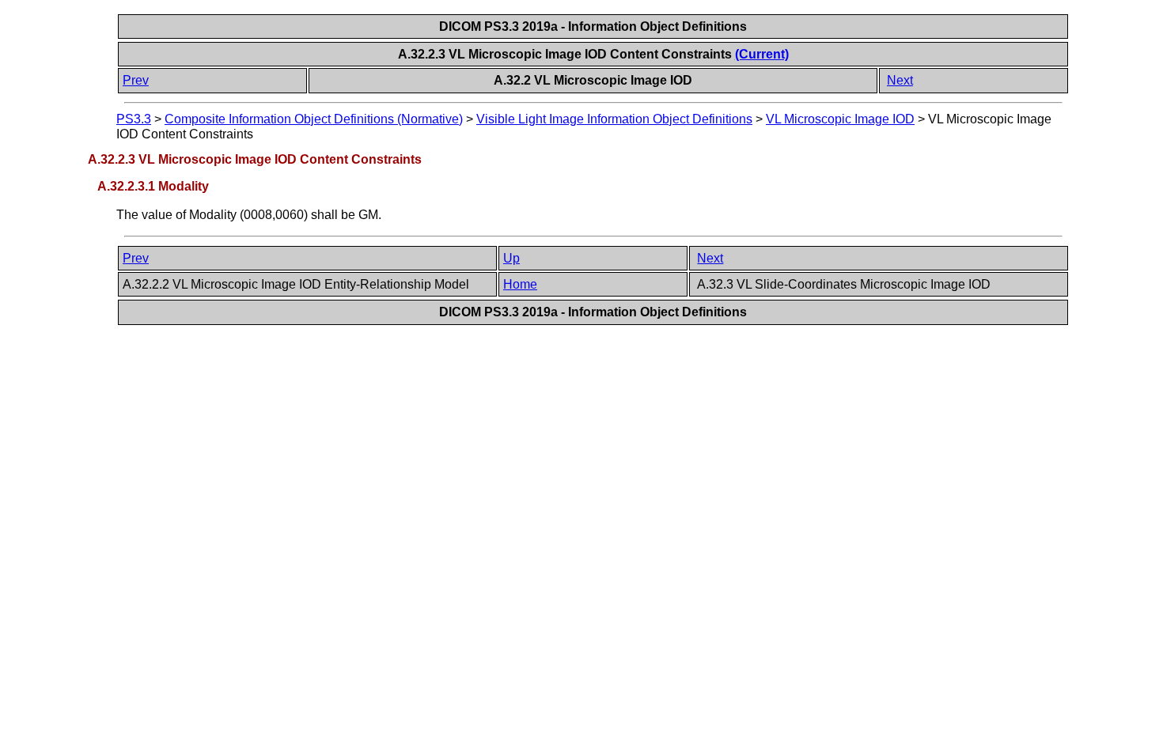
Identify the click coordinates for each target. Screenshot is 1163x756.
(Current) (762, 54)
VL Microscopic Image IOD (840, 119)
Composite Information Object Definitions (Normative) (314, 119)
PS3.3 (133, 119)
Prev (136, 80)
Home (520, 284)
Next (900, 80)
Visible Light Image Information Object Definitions (614, 119)
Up (511, 258)
